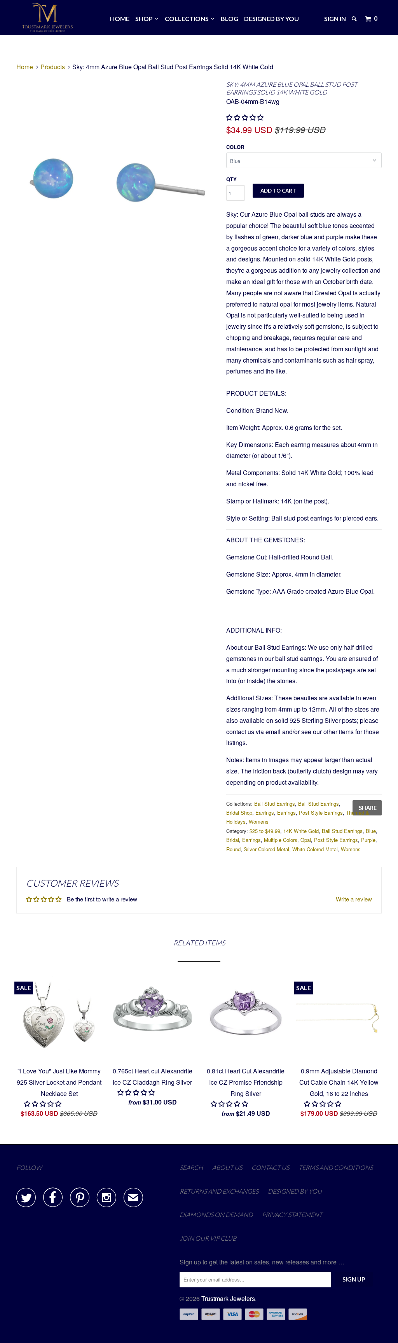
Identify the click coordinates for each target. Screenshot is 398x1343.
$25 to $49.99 (265, 831)
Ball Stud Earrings (274, 803)
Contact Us (270, 1167)
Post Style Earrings (321, 812)
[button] (245, 117)
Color (235, 147)
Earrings (264, 812)
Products (52, 66)
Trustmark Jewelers (228, 1298)
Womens (259, 821)
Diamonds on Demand (216, 1214)
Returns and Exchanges (219, 1191)
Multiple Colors (280, 839)
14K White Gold (301, 831)
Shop (145, 18)
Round (233, 849)
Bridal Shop (239, 812)
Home (119, 18)
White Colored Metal (315, 849)
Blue (371, 831)
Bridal (232, 839)
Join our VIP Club (208, 1238)
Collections (188, 18)
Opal (305, 839)
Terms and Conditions (335, 1167)
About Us (227, 1167)
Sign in (335, 18)
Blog (229, 18)
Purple (368, 839)
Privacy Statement (292, 1214)
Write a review (354, 899)
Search (191, 1167)
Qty (231, 179)
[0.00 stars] (43, 1103)
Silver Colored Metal (266, 849)
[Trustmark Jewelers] (47, 17)
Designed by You (271, 18)
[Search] (355, 19)
